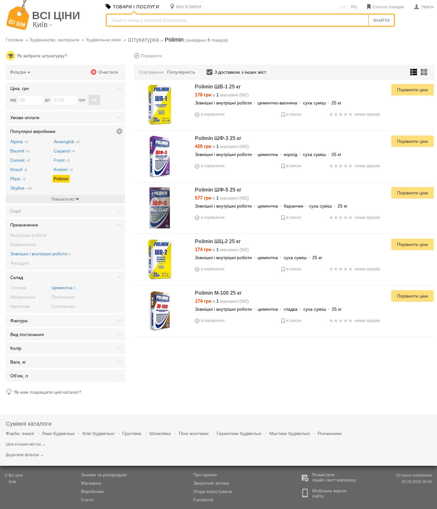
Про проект (205, 474)
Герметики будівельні (239, 433)
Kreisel (63, 169)
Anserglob (66, 141)
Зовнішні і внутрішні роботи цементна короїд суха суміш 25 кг (268, 154)
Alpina (19, 141)
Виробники (92, 491)
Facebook (203, 499)
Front (62, 160)
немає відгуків (367, 114)
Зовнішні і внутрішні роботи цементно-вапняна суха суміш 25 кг (268, 102)
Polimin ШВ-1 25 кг (218, 86)
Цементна (64, 287)
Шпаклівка (160, 433)
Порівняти (151, 55)
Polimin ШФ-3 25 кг (218, 138)
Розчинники (330, 433)
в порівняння (213, 114)
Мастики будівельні (289, 433)
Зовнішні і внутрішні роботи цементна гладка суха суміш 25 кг (268, 309)
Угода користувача (212, 491)
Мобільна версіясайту (329, 493)
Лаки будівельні (58, 433)
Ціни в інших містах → (26, 444)
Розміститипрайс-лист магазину (334, 477)
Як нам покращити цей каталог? (47, 392)
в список (293, 114)
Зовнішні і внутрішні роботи (40, 253)
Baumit (19, 150)
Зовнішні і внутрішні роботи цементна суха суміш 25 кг (258, 257)
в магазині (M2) (222, 94)
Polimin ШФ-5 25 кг (218, 190)
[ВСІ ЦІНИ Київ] (17, 28)
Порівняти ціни (412, 89)
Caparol (64, 150)
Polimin (61, 178)
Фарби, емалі (20, 433)
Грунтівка (131, 433)
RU (354, 6)
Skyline (21, 188)
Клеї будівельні (98, 433)
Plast (17, 178)
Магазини (91, 483)
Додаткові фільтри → (25, 455)
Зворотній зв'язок (211, 483)
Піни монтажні (194, 433)
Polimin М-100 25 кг (218, 293)
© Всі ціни (14, 475)
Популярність (181, 72)
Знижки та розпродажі (104, 474)
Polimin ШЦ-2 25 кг (218, 241)
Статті (87, 499)
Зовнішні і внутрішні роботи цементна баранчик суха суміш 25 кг (271, 206)
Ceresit (20, 160)
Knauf (18, 169)
